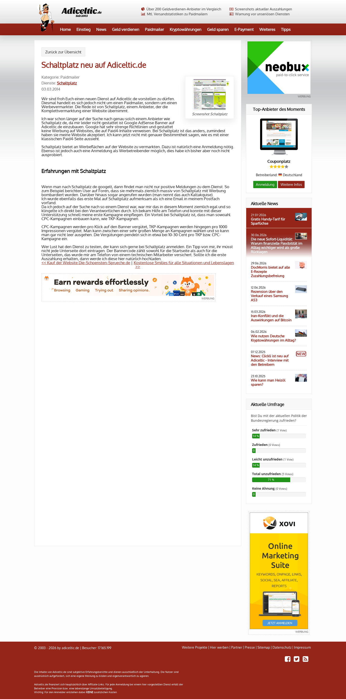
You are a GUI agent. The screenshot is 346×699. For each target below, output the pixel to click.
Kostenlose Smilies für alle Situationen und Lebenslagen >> (184, 264)
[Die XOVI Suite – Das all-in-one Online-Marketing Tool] (279, 573)
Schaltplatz (67, 82)
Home (65, 29)
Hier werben (219, 647)
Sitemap (263, 647)
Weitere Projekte (194, 647)
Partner (236, 647)
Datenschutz (282, 647)
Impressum (302, 647)
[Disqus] (137, 372)
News (101, 29)
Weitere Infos (291, 184)
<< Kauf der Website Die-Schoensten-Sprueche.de (85, 262)
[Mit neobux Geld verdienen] (279, 69)
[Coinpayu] (128, 287)
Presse (250, 647)
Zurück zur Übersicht (63, 51)
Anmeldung (265, 184)
